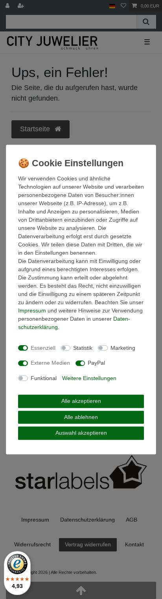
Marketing (122, 348)
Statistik (82, 348)
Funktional (44, 378)
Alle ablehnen (81, 417)
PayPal (96, 363)
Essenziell (43, 348)
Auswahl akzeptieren (81, 433)
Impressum (32, 310)
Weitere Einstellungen (89, 378)
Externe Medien (50, 363)
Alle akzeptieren (81, 401)
